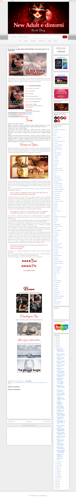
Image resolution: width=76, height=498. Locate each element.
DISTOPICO (56, 160)
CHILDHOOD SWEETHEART (59, 141)
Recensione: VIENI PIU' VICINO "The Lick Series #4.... (60, 365)
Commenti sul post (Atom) (30, 425)
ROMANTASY (56, 259)
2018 (56, 481)
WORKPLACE (56, 294)
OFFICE (55, 241)
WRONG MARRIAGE (58, 298)
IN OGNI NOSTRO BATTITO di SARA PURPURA (60, 418)
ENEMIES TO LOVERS (58, 170)
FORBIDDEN (56, 181)
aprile (57, 472)
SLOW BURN (56, 271)
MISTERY (56, 220)
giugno (57, 469)
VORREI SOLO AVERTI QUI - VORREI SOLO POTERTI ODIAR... (60, 451)
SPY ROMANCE (57, 282)
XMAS (55, 300)
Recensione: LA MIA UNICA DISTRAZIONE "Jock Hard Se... (60, 433)
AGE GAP (56, 131)
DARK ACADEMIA (57, 152)
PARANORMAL (57, 245)
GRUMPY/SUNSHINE (58, 191)
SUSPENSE (56, 286)
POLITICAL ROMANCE (58, 247)
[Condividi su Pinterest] (30, 381)
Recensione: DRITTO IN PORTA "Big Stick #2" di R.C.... (60, 437)
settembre (58, 464)
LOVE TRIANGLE (57, 210)
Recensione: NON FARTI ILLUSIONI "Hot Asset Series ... (60, 444)
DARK (55, 150)
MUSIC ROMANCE (57, 230)
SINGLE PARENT (57, 269)
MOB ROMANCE (57, 224)
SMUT (55, 274)
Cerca (65, 36)
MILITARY (56, 218)
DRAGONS (56, 164)
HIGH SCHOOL (57, 199)
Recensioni (26, 40)
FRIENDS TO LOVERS (58, 187)
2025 (56, 338)
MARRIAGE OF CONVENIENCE (60, 216)
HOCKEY (56, 203)
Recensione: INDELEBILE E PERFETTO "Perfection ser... (59, 403)
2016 (56, 484)
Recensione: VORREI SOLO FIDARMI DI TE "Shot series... (60, 394)
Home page (29, 421)
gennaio (58, 477)
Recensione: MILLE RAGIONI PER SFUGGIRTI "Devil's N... (60, 351)
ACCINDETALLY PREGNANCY (60, 129)
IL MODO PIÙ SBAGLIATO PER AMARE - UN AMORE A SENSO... (60, 399)
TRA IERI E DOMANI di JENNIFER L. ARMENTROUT (60, 379)
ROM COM (56, 257)
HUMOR (55, 205)
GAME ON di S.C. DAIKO (59, 459)
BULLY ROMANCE (57, 137)
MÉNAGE (56, 236)
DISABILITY (56, 156)
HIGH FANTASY (57, 197)
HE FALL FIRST (57, 195)
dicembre (58, 348)
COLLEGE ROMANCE (58, 145)
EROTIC (55, 172)
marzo (57, 474)
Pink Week (49, 40)
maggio (57, 471)
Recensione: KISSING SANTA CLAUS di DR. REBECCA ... (60, 362)
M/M (55, 212)
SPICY (55, 276)
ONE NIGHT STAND (58, 243)
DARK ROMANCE (57, 154)
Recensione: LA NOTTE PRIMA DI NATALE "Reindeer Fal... (60, 375)
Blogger (45, 495)
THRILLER (56, 288)
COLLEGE (56, 143)
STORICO (56, 284)
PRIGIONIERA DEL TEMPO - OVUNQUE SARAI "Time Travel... (60, 414)
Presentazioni (33, 40)
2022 (56, 343)
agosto (57, 466)
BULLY (55, 135)
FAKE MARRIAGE (57, 178)
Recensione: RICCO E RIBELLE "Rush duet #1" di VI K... (60, 355)
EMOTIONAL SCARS (58, 168)
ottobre (57, 463)
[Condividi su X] (28, 381)
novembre (58, 461)
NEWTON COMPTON (30, 382)
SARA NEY (45, 382)
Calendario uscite (41, 40)
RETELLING (56, 251)
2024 (56, 340)
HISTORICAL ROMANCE (59, 201)
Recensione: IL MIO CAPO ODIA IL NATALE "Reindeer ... (60, 391)
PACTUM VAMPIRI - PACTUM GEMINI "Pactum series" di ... (60, 407)
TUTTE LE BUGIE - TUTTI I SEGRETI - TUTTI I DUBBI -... (60, 382)
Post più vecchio (46, 421)
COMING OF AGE (57, 147)
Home (20, 40)
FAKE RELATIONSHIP (58, 179)
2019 (56, 479)
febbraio (58, 476)
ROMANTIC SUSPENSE (58, 263)
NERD (55, 238)
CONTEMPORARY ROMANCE (20, 382)
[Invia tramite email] (26, 381)
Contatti (55, 40)
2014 (56, 487)
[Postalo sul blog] (27, 381)
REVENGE (56, 253)
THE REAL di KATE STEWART (59, 369)
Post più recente (11, 421)
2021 (56, 345)
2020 (56, 346)
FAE (55, 174)
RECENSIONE (29, 112)
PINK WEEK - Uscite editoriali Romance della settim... (60, 358)
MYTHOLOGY (56, 234)
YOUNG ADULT (57, 303)
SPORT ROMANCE (57, 280)
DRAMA (55, 166)
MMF (55, 222)
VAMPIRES (56, 290)
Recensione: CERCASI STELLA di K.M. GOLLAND (60, 426)
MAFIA (55, 214)
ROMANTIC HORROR (58, 261)
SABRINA (41, 382)
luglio (57, 468)
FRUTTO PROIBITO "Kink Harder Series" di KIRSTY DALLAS (60, 372)
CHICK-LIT (56, 139)
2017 (56, 483)
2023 (56, 341)
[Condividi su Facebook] (29, 381)
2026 (56, 336)
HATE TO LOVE (57, 193)
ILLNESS (56, 207)
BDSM (55, 133)
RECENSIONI (36, 382)
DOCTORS (56, 162)
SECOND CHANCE (57, 267)
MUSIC (55, 228)
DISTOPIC (56, 158)
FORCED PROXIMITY (58, 185)
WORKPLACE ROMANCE (59, 296)
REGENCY (56, 249)
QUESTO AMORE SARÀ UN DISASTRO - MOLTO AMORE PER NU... (60, 422)
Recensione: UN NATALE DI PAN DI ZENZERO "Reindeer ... (60, 387)
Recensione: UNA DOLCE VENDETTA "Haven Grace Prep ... (60, 447)
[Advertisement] (29, 436)
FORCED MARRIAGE (58, 183)
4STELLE (13, 382)
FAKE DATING (57, 176)
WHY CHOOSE (57, 292)
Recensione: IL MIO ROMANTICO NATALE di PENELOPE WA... (60, 456)
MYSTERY (56, 232)
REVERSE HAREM (57, 255)
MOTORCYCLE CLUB (58, 226)
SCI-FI (55, 265)
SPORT (9, 383)
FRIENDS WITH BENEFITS (59, 189)
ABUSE (55, 127)
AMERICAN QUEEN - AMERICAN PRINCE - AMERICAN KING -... (60, 429)
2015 (56, 486)
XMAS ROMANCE (57, 302)
